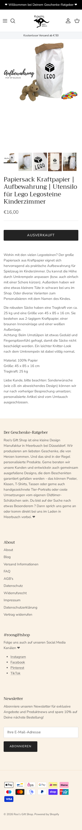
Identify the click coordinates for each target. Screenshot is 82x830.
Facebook (17, 662)
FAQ (7, 571)
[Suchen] (15, 21)
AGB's (8, 578)
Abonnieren (20, 746)
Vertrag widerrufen (18, 614)
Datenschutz (13, 585)
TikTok (15, 673)
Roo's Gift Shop (23, 814)
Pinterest (17, 667)
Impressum (12, 600)
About (8, 550)
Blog (7, 557)
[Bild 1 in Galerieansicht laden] (41, 71)
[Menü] (5, 21)
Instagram (18, 656)
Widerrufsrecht (15, 593)
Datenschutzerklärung (20, 607)
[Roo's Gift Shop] (41, 20)
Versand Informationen (21, 564)
